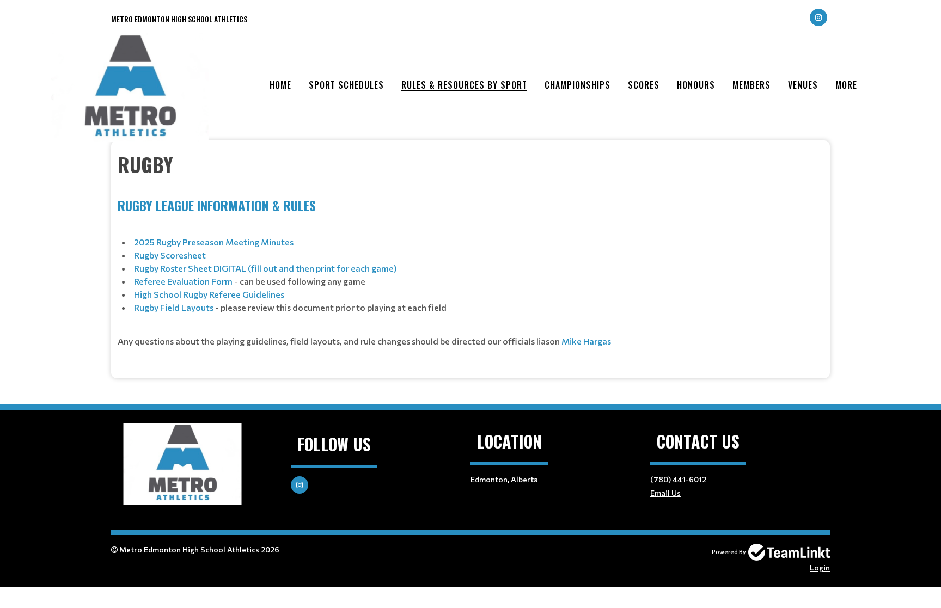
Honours (696, 84)
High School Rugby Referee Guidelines (209, 294)
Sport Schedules (346, 84)
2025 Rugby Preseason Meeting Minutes (214, 242)
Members (751, 84)
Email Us (665, 493)
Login (820, 567)
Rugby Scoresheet (170, 255)
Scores (643, 84)
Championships (577, 84)
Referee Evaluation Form (183, 281)
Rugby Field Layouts (173, 307)
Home (280, 84)
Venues (803, 84)
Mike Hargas (586, 341)
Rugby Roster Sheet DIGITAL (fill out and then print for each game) (265, 268)
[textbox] (470, 164)
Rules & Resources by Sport (464, 84)
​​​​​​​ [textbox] (364, 341)
